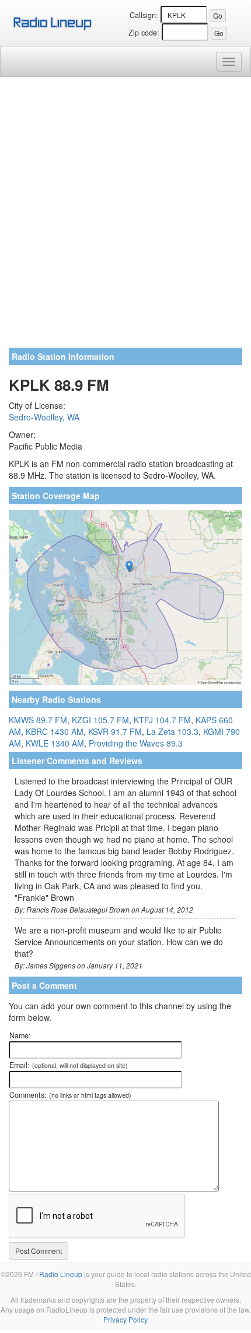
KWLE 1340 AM (55, 743)
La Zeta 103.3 (172, 731)
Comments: (70, 1095)
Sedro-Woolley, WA (44, 417)
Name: (20, 1035)
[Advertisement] (125, 216)
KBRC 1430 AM (54, 731)
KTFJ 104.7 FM (162, 720)
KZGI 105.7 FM (100, 720)
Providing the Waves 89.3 (136, 743)
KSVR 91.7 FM (115, 731)
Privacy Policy (125, 1319)
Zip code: (143, 32)
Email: (68, 1065)
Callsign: (144, 15)
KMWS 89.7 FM (38, 720)
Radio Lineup (60, 1274)
